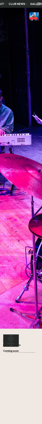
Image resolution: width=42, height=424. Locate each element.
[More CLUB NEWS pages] (26, 3)
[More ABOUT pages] (5, 3)
